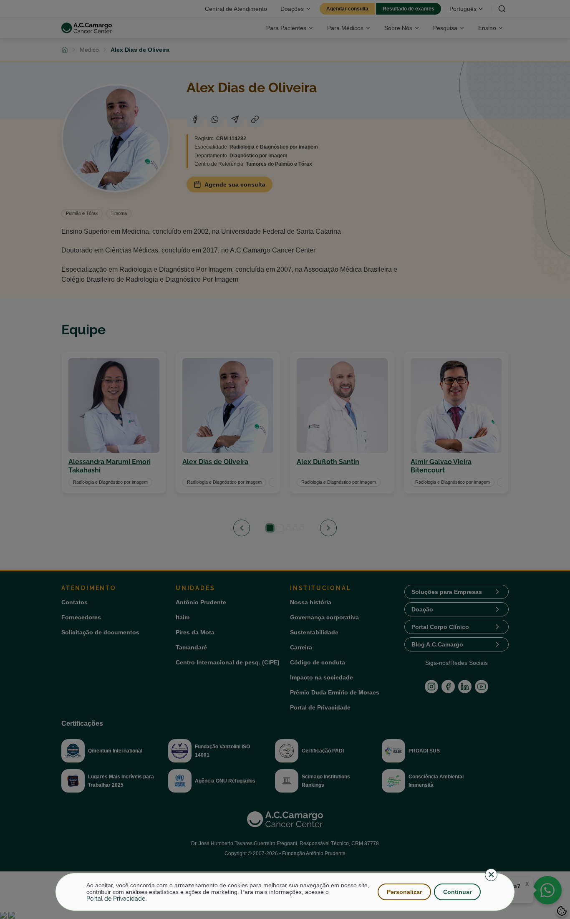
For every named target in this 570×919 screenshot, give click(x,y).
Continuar (457, 892)
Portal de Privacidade (115, 898)
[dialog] (285, 892)
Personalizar (404, 892)
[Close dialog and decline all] (491, 875)
